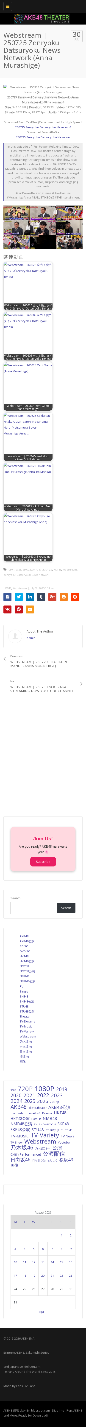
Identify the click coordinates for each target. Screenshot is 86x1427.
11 (24, 1262)
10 (15, 1262)
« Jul (41, 1312)
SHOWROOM (47, 1124)
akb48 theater (37, 1107)
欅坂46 (24, 1057)
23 (70, 1275)
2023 (57, 1095)
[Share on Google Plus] (52, 597)
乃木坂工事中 (42, 1148)
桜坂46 (66, 1159)
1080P (10, 569)
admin (31, 638)
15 (61, 1262)
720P (25, 1088)
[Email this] (30, 609)
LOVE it (36, 1119)
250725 (27, 569)
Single (24, 991)
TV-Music (26, 1026)
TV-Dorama (27, 1021)
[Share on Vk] (7, 609)
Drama (47, 1113)
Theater (25, 1016)
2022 (43, 1095)
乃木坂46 (26, 1042)
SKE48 (24, 996)
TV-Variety (27, 1031)
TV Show (16, 1142)
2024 (16, 1101)
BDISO (24, 946)
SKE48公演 (27, 1001)
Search (15, 898)
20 (42, 1275)
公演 (57, 1147)
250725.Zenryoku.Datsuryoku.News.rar (43, 137)
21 (52, 1275)
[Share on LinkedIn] (30, 597)
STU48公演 (27, 1011)
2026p (54, 1102)
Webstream (70, 569)
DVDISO (25, 951)
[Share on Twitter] (19, 597)
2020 (16, 1095)
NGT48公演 (27, 971)
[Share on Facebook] (7, 597)
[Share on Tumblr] (41, 597)
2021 (29, 1095)
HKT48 (57, 569)
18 (24, 1275)
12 (33, 1262)
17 (15, 1275)
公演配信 (54, 1153)
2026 (42, 1101)
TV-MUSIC (20, 1136)
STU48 (24, 1006)
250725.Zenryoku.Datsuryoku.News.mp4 (43, 127)
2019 (61, 1089)
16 (70, 1262)
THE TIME (66, 1130)
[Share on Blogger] (64, 597)
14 (52, 1262)
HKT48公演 (27, 961)
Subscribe (43, 861)
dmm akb (17, 1113)
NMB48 (24, 976)
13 (42, 1262)
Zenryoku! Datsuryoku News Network (26, 574)
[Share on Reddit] (75, 597)
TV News (67, 1136)
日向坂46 (26, 1052)
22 (61, 1275)
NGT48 (24, 966)
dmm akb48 (32, 1113)
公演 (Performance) (26, 1154)
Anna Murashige (42, 569)
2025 (18, 569)
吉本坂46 (26, 1047)
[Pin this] (19, 609)
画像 (23, 1062)
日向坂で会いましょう (45, 1160)
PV (21, 986)
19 (33, 1275)
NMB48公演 (27, 981)
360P (13, 1090)
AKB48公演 (27, 941)
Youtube (64, 1142)
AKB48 (24, 936)
